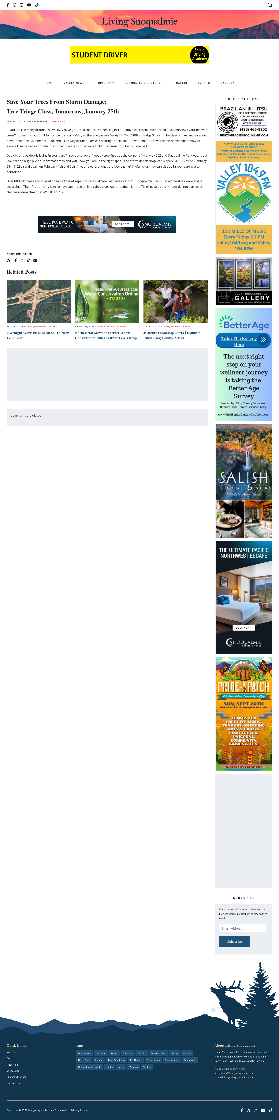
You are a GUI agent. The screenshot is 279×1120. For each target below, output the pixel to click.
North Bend (84, 1060)
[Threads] (10, 261)
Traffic (180, 82)
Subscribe (234, 941)
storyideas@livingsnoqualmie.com (234, 1073)
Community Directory (143, 82)
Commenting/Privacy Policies (72, 1110)
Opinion (104, 82)
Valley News (74, 82)
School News (172, 1060)
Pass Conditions (116, 1060)
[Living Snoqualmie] (139, 22)
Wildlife (147, 1066)
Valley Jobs (13, 1070)
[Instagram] (23, 261)
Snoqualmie (58, 121)
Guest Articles (158, 1053)
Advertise (12, 1064)
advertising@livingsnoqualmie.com (234, 1077)
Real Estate (136, 1060)
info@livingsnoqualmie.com (229, 1068)
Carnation (101, 1053)
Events (204, 82)
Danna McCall (41, 121)
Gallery (227, 82)
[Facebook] (16, 261)
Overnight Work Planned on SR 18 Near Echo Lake (38, 335)
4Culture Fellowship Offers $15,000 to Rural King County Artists (172, 335)
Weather (11, 1052)
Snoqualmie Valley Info (42, 326)
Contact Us (13, 1083)
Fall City (142, 1053)
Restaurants (153, 1060)
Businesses (84, 1053)
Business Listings (17, 1076)
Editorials (127, 1053)
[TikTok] (30, 261)
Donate (11, 1058)
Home (49, 82)
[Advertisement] (107, 374)
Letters (187, 1053)
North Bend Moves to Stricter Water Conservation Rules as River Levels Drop (106, 335)
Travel (121, 1066)
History (174, 1053)
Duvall (114, 1053)
